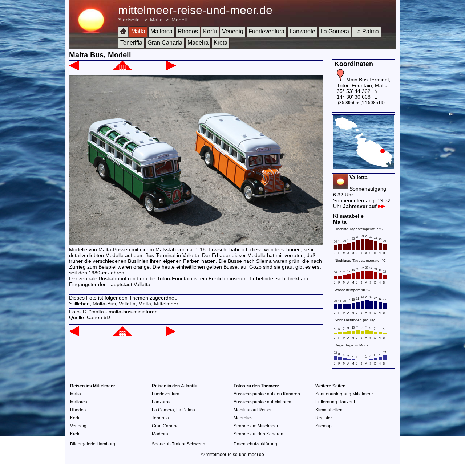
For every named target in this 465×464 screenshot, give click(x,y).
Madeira (198, 43)
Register (323, 417)
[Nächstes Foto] (171, 69)
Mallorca (161, 31)
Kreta (220, 43)
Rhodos (188, 31)
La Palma (366, 31)
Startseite (129, 20)
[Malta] (122, 69)
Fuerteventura (266, 31)
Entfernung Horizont (335, 401)
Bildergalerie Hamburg (92, 444)
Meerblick (243, 417)
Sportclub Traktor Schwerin (178, 444)
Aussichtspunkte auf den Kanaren (267, 393)
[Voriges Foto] (74, 69)
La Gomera (334, 31)
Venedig (232, 31)
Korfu (210, 31)
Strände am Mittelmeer (256, 425)
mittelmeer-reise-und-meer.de (195, 10)
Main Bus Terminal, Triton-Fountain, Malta (363, 82)
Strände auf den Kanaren (258, 433)
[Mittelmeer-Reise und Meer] (123, 31)
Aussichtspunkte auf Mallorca (262, 401)
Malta (156, 20)
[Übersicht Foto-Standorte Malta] (363, 167)
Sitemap (323, 425)
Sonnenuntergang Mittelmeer (344, 393)
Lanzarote (302, 31)
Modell (179, 20)
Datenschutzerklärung (255, 444)
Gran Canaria (164, 43)
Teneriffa (131, 43)
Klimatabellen (329, 409)
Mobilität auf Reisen (253, 409)
